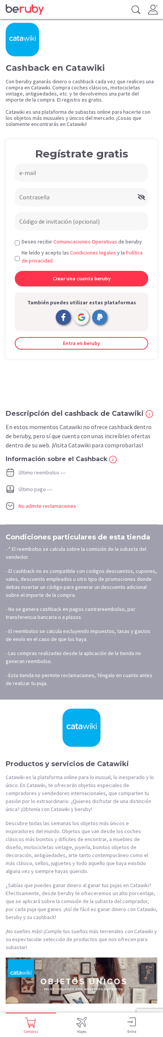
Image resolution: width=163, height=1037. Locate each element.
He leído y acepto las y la (82, 256)
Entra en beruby (81, 343)
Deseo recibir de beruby (82, 241)
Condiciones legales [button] (93, 252)
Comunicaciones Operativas (85, 241)
